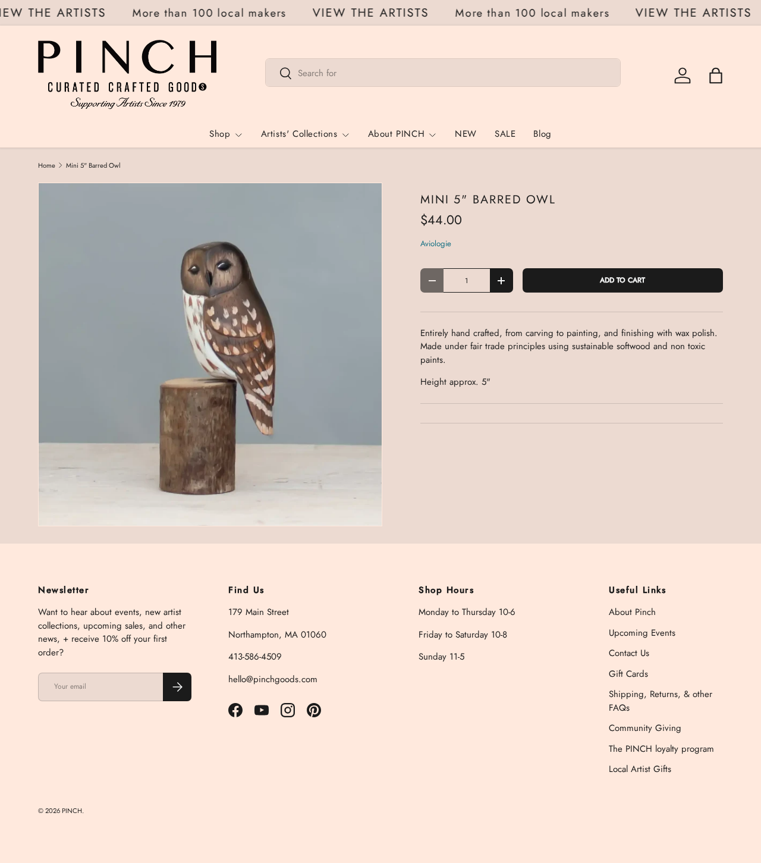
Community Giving (645, 728)
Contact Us (629, 653)
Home (46, 165)
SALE (505, 134)
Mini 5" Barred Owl (93, 165)
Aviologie (435, 243)
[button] (716, 75)
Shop (219, 134)
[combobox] (443, 73)
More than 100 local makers (213, 13)
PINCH (72, 810)
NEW (466, 134)
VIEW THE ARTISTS (374, 13)
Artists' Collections (299, 134)
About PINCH (396, 134)
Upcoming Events (642, 632)
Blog (542, 134)
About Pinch (632, 612)
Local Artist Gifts (640, 769)
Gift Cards (628, 673)
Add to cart (622, 280)
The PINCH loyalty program (661, 748)
